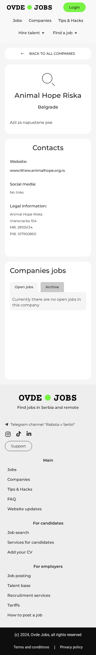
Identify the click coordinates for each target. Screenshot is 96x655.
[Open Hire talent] (43, 33)
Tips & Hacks (70, 20)
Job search (18, 532)
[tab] (24, 287)
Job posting (19, 575)
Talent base (19, 585)
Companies (40, 20)
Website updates (24, 509)
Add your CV (19, 552)
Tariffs (13, 605)
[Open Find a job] (76, 33)
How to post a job (24, 615)
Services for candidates (30, 542)
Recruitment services (28, 595)
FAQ (11, 499)
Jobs (17, 20)
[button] (48, 107)
